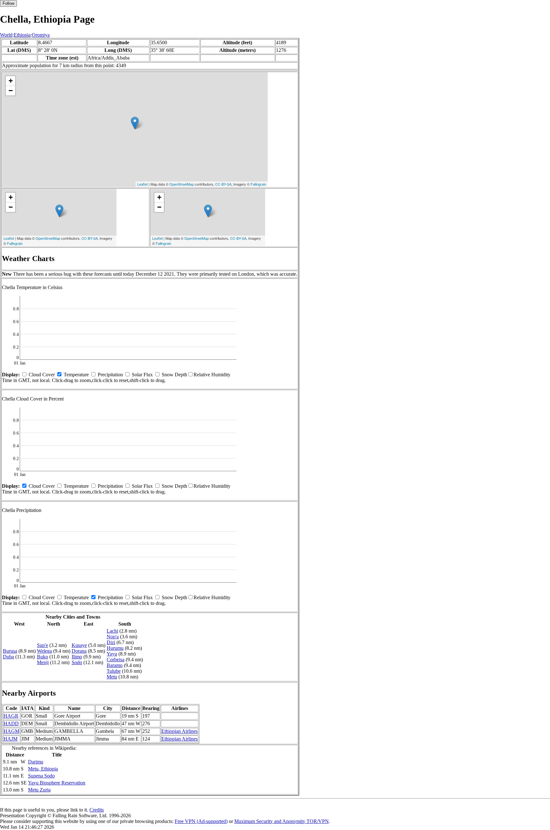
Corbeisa (115, 659)
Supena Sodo (41, 775)
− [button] (11, 91)
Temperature (76, 374)
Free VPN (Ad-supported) (201, 821)
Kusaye (79, 645)
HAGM (11, 731)
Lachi (112, 631)
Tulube (114, 671)
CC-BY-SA (223, 184)
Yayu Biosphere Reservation (56, 782)
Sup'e (42, 645)
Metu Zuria (39, 789)
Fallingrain (258, 184)
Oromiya (41, 35)
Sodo (77, 662)
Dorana (79, 651)
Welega (44, 651)
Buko (42, 656)
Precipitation (110, 374)
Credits (96, 809)
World (6, 35)
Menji (43, 662)
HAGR (11, 716)
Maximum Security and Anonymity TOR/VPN (281, 821)
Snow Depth (174, 374)
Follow (8, 3)
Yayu (112, 653)
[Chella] (135, 123)
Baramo (115, 665)
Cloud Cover (42, 374)
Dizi (111, 642)
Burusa (10, 651)
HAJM (11, 738)
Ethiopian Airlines (179, 731)
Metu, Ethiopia (43, 768)
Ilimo (77, 656)
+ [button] (11, 81)
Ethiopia (22, 35)
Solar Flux (142, 374)
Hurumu (115, 648)
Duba (8, 656)
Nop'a (113, 636)
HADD (11, 723)
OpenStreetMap (181, 184)
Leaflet (142, 184)
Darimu (35, 761)
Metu (112, 676)
